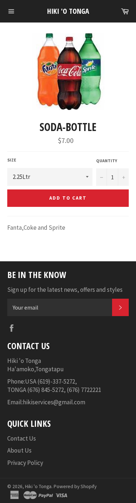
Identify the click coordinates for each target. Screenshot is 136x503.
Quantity (106, 160)
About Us (19, 450)
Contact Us (21, 438)
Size (11, 160)
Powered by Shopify (75, 486)
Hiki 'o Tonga (68, 11)
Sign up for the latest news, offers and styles (65, 290)
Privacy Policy (25, 463)
